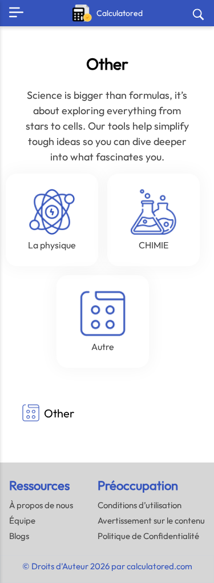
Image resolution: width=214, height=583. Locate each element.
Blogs (19, 535)
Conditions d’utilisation (139, 505)
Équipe (22, 520)
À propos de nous (41, 505)
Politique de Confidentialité (148, 535)
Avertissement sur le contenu (151, 520)
